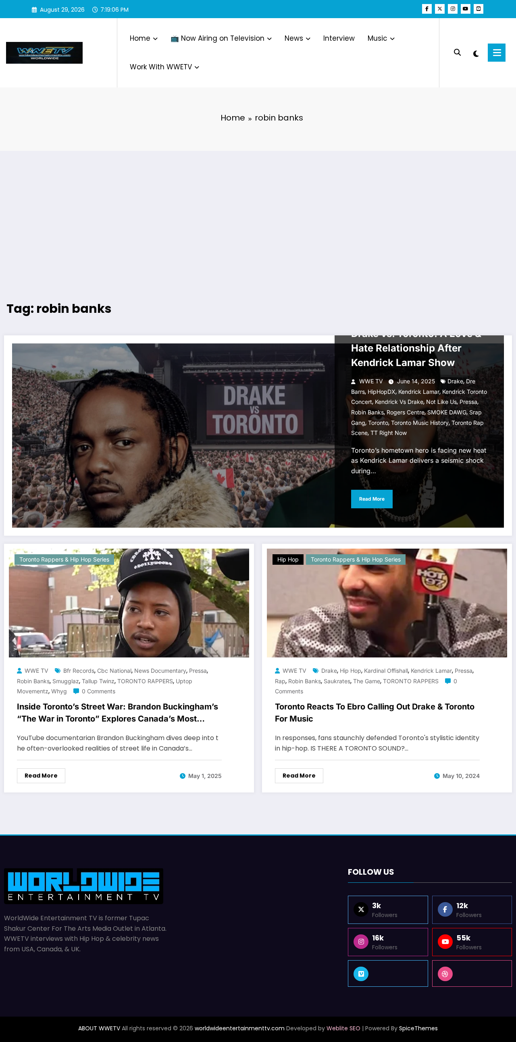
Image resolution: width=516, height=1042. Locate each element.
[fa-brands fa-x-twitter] (440, 9)
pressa (468, 401)
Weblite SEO (343, 1028)
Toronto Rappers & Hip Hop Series (64, 559)
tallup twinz (98, 681)
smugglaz (65, 681)
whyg (59, 691)
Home (140, 38)
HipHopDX (381, 391)
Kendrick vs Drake (399, 401)
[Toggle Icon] (497, 53)
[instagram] (453, 9)
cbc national (114, 670)
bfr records (78, 670)
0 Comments (98, 691)
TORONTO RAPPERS (145, 681)
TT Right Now (388, 432)
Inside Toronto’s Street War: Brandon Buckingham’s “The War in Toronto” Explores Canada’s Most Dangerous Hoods (117, 714)
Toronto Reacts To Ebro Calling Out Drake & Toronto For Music (374, 713)
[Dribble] (472, 973)
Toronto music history (420, 422)
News (294, 38)
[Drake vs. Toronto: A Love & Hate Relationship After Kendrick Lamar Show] (258, 435)
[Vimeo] (388, 973)
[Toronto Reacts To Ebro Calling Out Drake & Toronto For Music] (387, 602)
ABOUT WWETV (99, 1028)
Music (377, 38)
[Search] (457, 52)
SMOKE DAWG (446, 412)
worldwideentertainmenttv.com (240, 1028)
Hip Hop (288, 559)
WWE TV (371, 381)
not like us (441, 401)
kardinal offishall (386, 670)
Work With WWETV (161, 67)
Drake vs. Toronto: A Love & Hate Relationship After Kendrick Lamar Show (416, 348)
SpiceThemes (418, 1028)
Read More (372, 499)
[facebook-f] (427, 9)
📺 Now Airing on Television (217, 38)
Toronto (378, 422)
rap (280, 681)
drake (455, 381)
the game (366, 681)
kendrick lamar (418, 391)
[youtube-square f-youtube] (478, 9)
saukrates (337, 681)
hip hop (350, 670)
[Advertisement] (258, 215)
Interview (339, 38)
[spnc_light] (476, 53)
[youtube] (465, 9)
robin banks (367, 412)
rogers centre (405, 412)
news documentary (160, 670)
